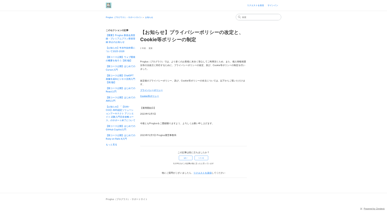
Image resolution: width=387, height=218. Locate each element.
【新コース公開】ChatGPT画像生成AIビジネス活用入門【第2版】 (120, 79)
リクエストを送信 (255, 5)
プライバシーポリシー (151, 90)
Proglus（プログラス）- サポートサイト (124, 17)
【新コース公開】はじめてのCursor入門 (120, 68)
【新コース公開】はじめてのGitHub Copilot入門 (120, 128)
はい (185, 158)
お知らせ (149, 17)
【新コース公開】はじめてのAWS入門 (120, 99)
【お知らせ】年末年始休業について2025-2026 (120, 49)
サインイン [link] (273, 5)
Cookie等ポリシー (149, 96)
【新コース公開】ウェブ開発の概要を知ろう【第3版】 (120, 59)
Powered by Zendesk (374, 208)
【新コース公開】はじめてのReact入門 (120, 90)
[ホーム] (108, 5)
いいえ (201, 158)
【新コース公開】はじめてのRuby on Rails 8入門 (120, 137)
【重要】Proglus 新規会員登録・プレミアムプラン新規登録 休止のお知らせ (120, 38)
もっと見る (111, 144)
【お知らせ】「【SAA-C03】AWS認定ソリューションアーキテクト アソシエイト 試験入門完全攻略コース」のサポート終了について (120, 113)
